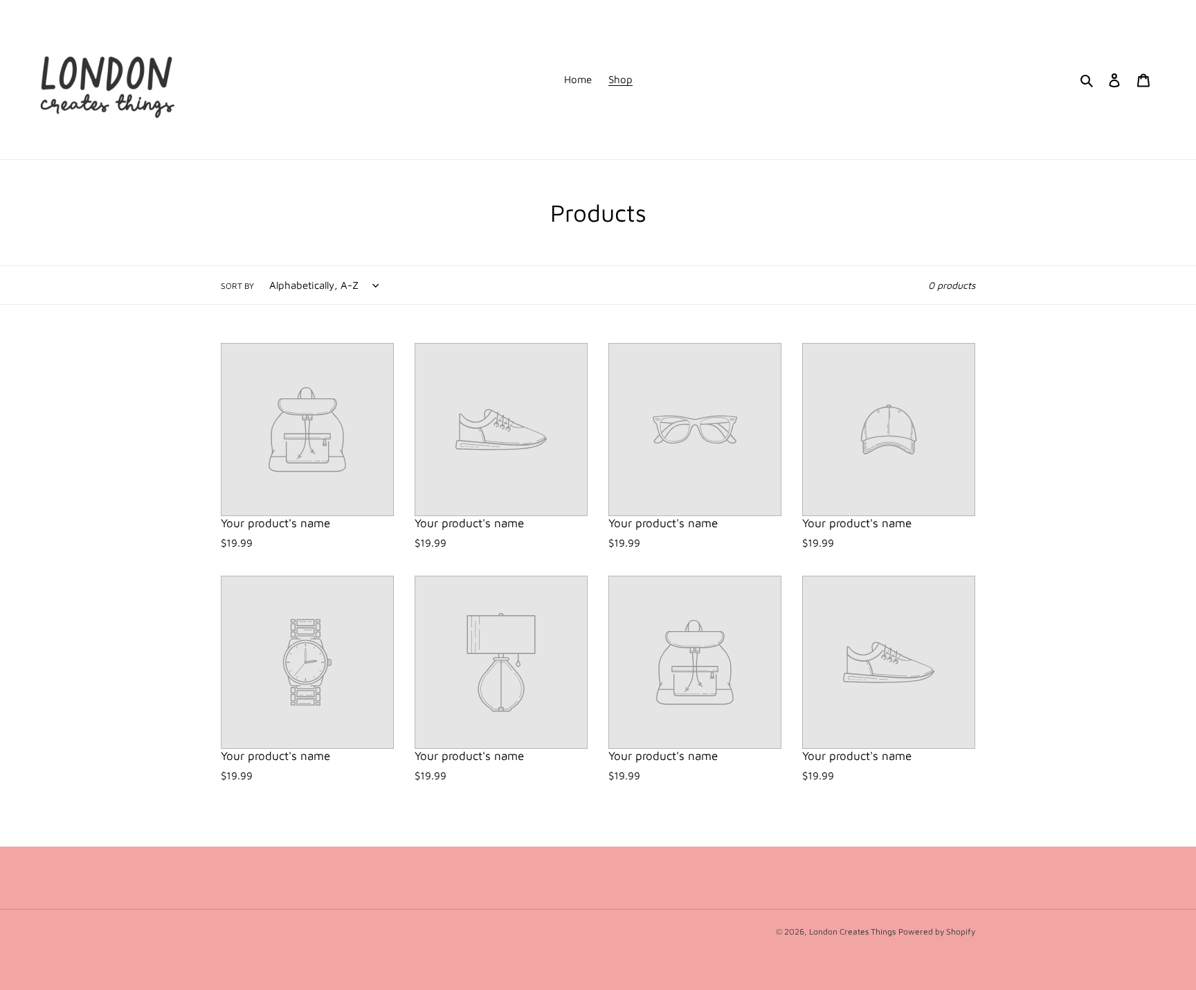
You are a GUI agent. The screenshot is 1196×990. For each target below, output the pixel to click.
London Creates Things (852, 931)
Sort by (237, 286)
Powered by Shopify (936, 931)
